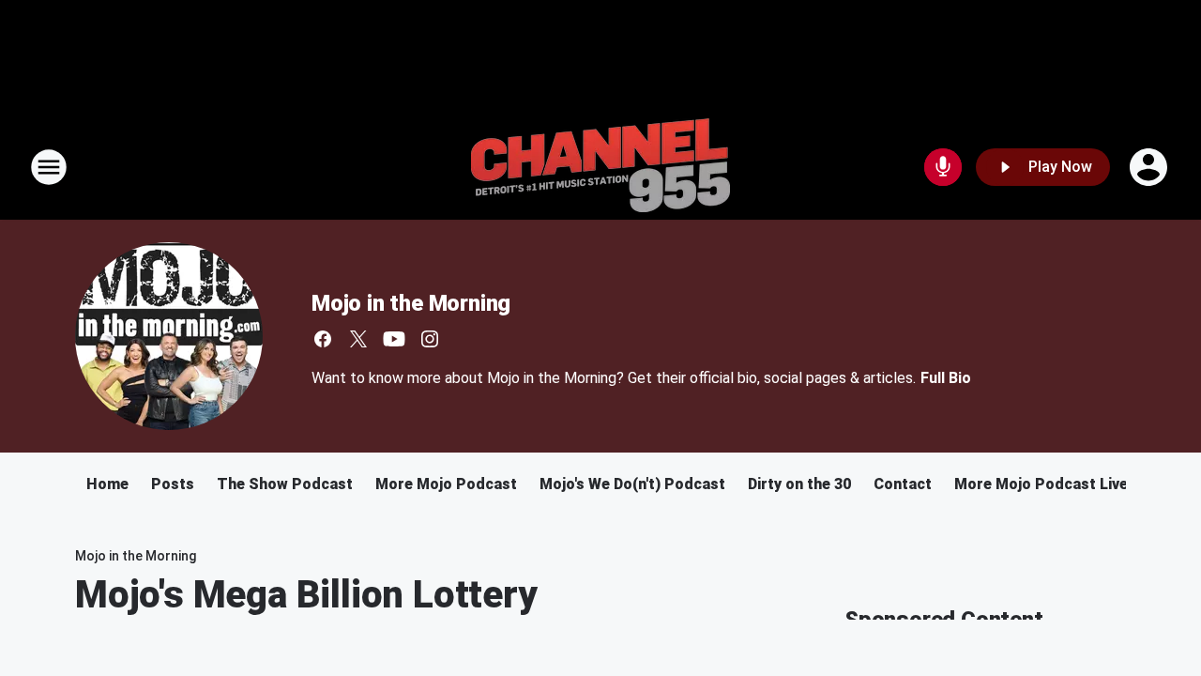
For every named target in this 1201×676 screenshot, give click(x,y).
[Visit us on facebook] (323, 339)
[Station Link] (600, 167)
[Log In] (1150, 167)
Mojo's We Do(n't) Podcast (632, 484)
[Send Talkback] (943, 167)
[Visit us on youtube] (394, 339)
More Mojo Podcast (446, 484)
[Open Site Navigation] (49, 167)
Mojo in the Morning (411, 303)
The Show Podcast (285, 484)
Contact (903, 484)
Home (107, 484)
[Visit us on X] (358, 339)
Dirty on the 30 (799, 484)
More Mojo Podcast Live (1041, 484)
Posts (172, 484)
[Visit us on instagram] (429, 339)
